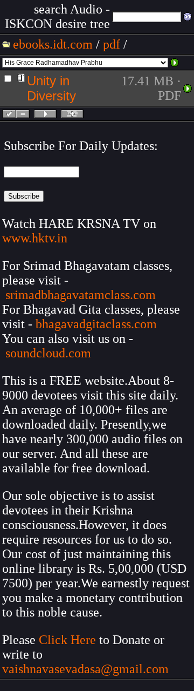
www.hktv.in (34, 238)
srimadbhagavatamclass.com (80, 295)
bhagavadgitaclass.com (96, 324)
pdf (111, 44)
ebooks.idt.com (53, 44)
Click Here (67, 640)
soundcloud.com (48, 353)
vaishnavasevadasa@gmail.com (87, 669)
